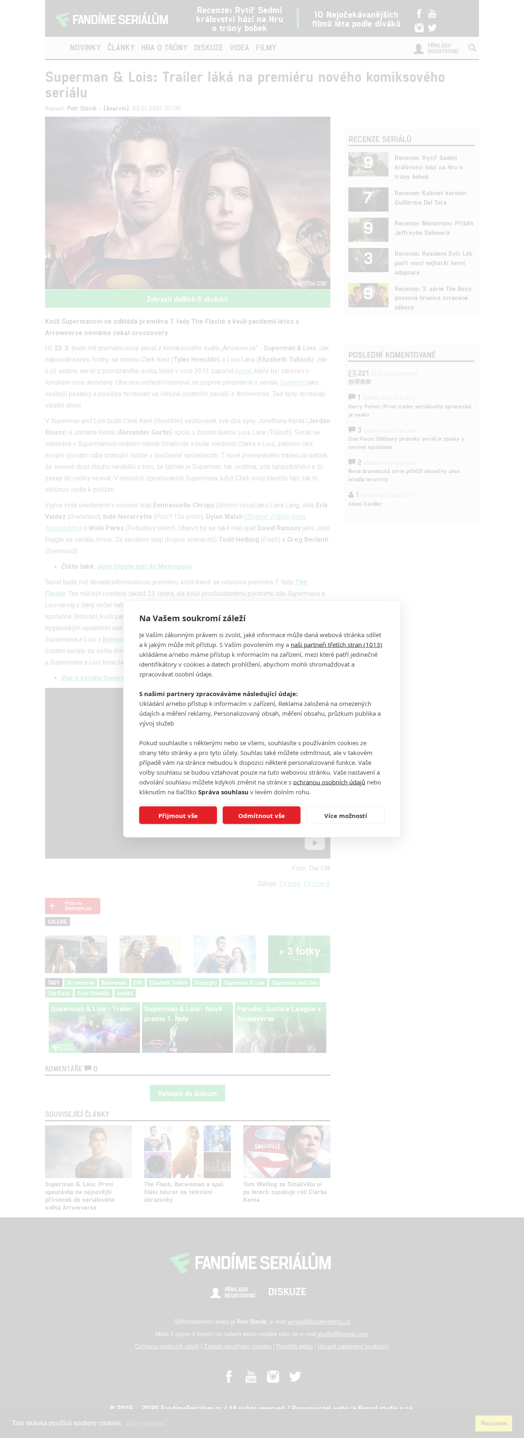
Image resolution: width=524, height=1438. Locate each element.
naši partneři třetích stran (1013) (336, 644)
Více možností (345, 815)
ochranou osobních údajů (329, 782)
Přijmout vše (178, 815)
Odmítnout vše (261, 815)
